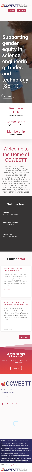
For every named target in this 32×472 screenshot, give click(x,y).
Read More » (7, 290)
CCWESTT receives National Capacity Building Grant (13, 269)
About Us (7, 96)
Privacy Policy (11, 465)
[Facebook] (2, 403)
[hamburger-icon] (3, 15)
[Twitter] (7, 403)
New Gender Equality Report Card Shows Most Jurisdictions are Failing (16, 304)
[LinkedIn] (12, 403)
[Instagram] (17, 403)
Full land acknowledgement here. (19, 460)
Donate (11, 10)
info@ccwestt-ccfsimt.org (12, 397)
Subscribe (21, 10)
